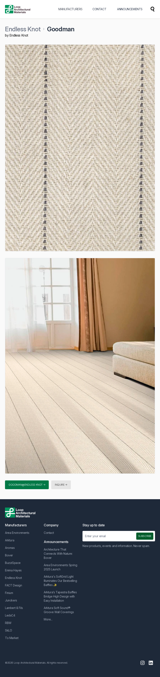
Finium (9, 593)
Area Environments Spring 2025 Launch (60, 567)
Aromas (10, 547)
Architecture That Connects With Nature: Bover (58, 554)
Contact (49, 532)
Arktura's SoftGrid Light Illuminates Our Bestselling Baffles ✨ (60, 581)
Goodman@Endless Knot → (27, 484)
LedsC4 (10, 615)
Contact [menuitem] (99, 9)
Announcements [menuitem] (129, 9)
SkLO (8, 630)
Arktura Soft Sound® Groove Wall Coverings (59, 610)
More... (48, 619)
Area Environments (17, 532)
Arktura (9, 540)
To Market (11, 638)
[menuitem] (152, 9)
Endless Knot (22, 29)
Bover (9, 555)
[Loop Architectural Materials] (17, 9)
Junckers (11, 600)
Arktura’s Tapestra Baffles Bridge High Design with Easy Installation (60, 596)
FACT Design (13, 585)
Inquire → (61, 484)
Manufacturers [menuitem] (70, 9)
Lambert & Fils (14, 608)
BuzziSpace (13, 563)
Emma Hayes (13, 570)
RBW (8, 623)
